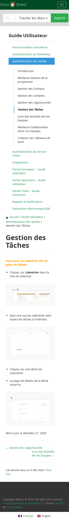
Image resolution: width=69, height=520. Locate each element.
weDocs (60, 503)
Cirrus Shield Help (24, 4)
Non (49, 470)
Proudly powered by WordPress (22, 503)
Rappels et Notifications (27, 201)
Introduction (26, 71)
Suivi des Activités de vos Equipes (34, 118)
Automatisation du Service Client (29, 153)
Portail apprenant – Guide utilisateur (29, 182)
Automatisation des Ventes (29, 61)
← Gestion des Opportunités (24, 448)
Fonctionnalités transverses (30, 47)
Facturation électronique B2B (31, 208)
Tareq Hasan (14, 507)
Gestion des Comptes (31, 95)
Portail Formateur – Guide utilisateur (28, 171)
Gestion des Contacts (31, 88)
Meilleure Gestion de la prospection (33, 80)
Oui (8, 474)
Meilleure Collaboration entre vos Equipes (33, 129)
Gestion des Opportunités (34, 102)
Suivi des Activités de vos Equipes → (43, 453)
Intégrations (20, 162)
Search (59, 18)
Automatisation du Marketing (31, 54)
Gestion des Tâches (30, 109)
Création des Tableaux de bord (34, 140)
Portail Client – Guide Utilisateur (25, 193)
